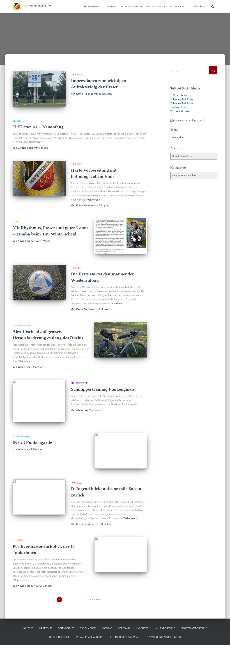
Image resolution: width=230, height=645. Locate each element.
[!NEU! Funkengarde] (120, 451)
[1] (173, 118)
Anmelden (178, 137)
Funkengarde (79, 383)
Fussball (176, 6)
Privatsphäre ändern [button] (89, 637)
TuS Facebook (178, 95)
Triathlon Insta (178, 107)
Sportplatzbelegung (194, 628)
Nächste (94, 599)
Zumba (16, 222)
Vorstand (124, 628)
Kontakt (28, 628)
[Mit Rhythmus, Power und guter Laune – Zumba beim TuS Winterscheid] (120, 236)
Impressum (45, 628)
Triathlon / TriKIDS (24, 325)
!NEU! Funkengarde (32, 442)
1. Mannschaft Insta (181, 99)
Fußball (76, 483)
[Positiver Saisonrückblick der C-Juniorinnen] (120, 554)
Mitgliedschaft (130, 6)
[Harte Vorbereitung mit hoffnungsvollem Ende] (39, 178)
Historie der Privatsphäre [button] (125, 637)
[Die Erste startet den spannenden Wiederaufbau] (39, 282)
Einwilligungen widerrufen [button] (164, 637)
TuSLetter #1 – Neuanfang (38, 126)
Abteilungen (155, 6)
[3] (180, 118)
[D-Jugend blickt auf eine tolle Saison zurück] (39, 497)
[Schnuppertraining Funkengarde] (39, 401)
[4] (183, 118)
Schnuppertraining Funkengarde (103, 389)
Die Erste (76, 74)
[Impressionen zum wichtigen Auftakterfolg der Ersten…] (39, 89)
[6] (190, 118)
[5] (187, 118)
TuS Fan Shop (197, 6)
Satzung (107, 628)
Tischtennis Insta (179, 111)
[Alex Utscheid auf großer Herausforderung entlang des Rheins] (120, 340)
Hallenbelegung (165, 628)
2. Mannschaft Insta (181, 103)
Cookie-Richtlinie (59, 637)
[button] (141, 6)
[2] (177, 118)
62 (82, 599)
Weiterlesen (35, 141)
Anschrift (142, 628)
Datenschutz (66, 628)
